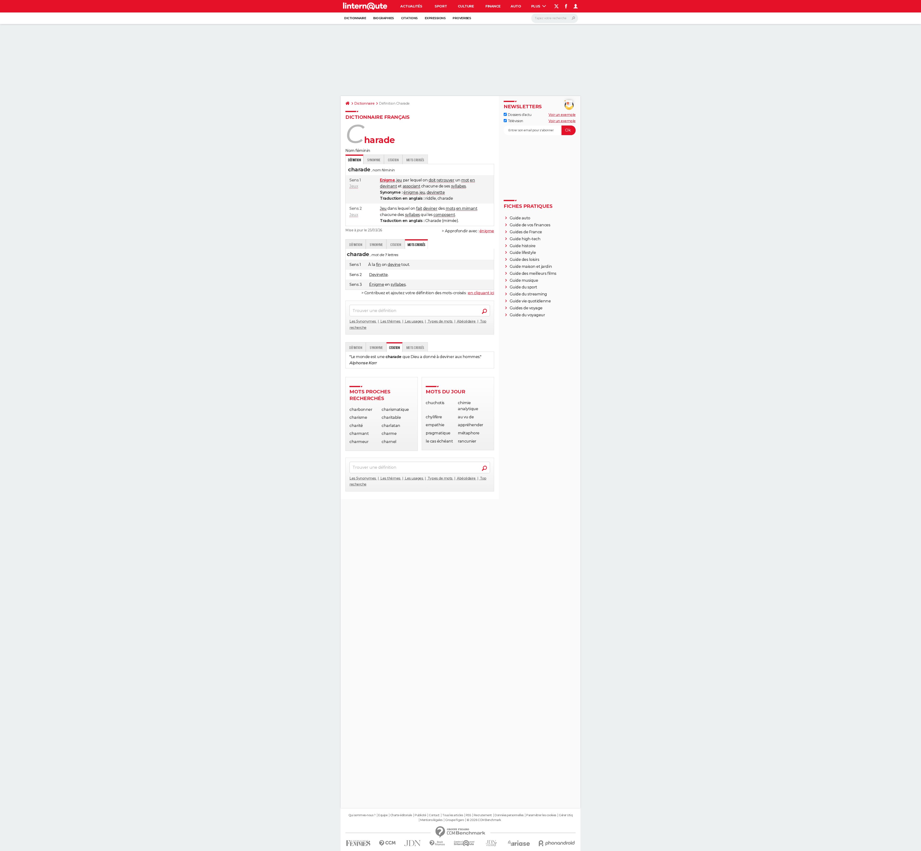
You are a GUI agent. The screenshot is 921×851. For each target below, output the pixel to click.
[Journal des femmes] (358, 843)
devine (394, 264)
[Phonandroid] (557, 843)
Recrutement (483, 815)
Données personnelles (509, 815)
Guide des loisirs (524, 259)
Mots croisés (415, 159)
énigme (410, 192)
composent (444, 214)
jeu (399, 180)
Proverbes (462, 18)
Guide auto (520, 218)
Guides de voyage (526, 308)
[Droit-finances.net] (437, 843)
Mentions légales (431, 820)
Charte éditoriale (401, 815)
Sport (441, 6)
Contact (434, 815)
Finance (493, 6)
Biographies (383, 18)
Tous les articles (452, 815)
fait (419, 208)
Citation (393, 159)
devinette (436, 192)
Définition (355, 244)
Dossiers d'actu (519, 115)
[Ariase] (519, 843)
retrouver (445, 180)
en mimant (467, 208)
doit (432, 180)
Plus (536, 6)
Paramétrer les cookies (541, 815)
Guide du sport (523, 287)
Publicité (420, 815)
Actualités (411, 6)
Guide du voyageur (527, 315)
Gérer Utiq (566, 815)
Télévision (515, 121)
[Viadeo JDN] (491, 843)
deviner (430, 208)
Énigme (376, 284)
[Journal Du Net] (413, 843)
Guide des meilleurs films (533, 273)
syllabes (458, 186)
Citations (409, 18)
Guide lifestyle (523, 252)
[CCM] (387, 843)
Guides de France (526, 232)
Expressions (435, 18)
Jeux (353, 186)
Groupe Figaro (454, 820)
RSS (468, 815)
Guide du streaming (528, 294)
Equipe (382, 815)
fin (378, 264)
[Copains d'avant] (464, 843)
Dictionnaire (355, 18)
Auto (516, 6)
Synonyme (373, 159)
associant (411, 186)
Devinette (378, 274)
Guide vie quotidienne (530, 301)
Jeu (383, 208)
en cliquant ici (481, 293)
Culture (466, 6)
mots (450, 208)
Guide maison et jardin (531, 266)
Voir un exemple (562, 115)
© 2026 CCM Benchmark (484, 820)
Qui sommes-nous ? (362, 815)
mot (465, 180)
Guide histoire (523, 246)
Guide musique (524, 280)
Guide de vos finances (530, 225)
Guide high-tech (525, 239)
